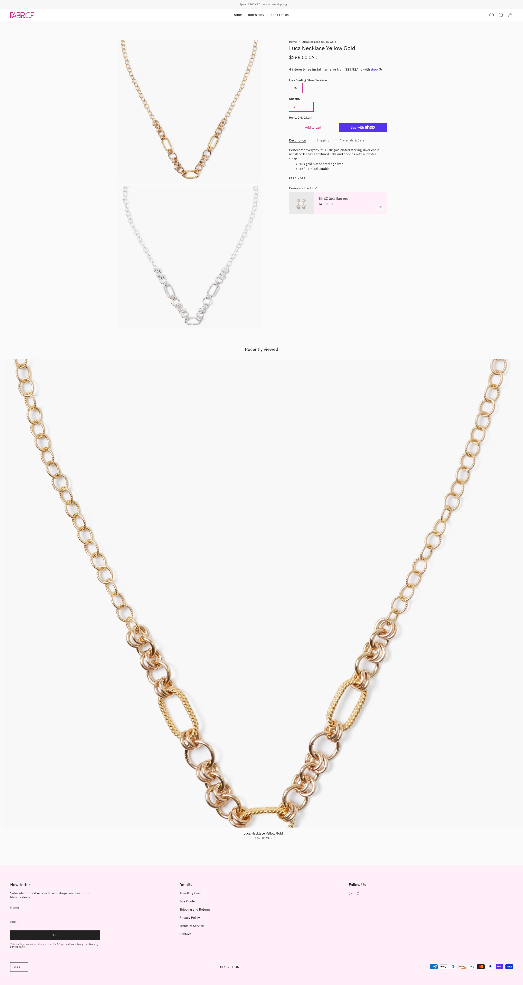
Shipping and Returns (195, 909)
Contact (185, 934)
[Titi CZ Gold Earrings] (301, 203)
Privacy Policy (75, 944)
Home (293, 42)
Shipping (323, 140)
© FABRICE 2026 (230, 967)
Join (55, 935)
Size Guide (187, 901)
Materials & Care (352, 140)
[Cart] (510, 15)
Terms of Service (191, 926)
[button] (238, 15)
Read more (297, 178)
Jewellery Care (190, 893)
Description (297, 140)
